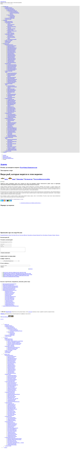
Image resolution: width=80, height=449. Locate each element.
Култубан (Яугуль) (15, 235)
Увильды (57, 235)
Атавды (3, 164)
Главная (4, 155)
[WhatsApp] (9, 200)
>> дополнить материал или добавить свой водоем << (30, 202)
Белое (10, 235)
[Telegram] (6, 200)
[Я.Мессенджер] (1, 200)
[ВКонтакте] (3, 200)
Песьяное (50, 235)
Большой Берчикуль (4, 235)
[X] (7, 200)
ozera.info (30, 311)
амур (6, 179)
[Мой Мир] (11, 200)
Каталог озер (5, 156)
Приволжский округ (7, 157)
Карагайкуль (30, 235)
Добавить (2, 313)
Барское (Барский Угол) (38, 235)
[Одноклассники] (4, 200)
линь (21, 179)
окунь (31, 179)
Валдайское (45, 235)
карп (14, 179)
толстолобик (46, 179)
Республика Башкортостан (8, 158)
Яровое (53, 235)
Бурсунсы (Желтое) (23, 235)
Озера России (3, 1)
